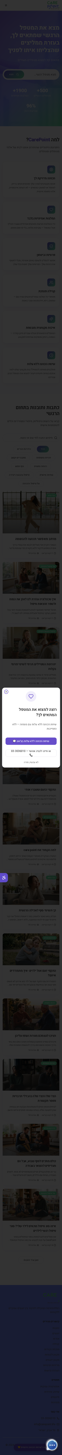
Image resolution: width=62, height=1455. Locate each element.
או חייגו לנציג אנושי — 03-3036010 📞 (31, 753)
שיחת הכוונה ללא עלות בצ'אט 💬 (31, 741)
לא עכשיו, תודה (31, 762)
